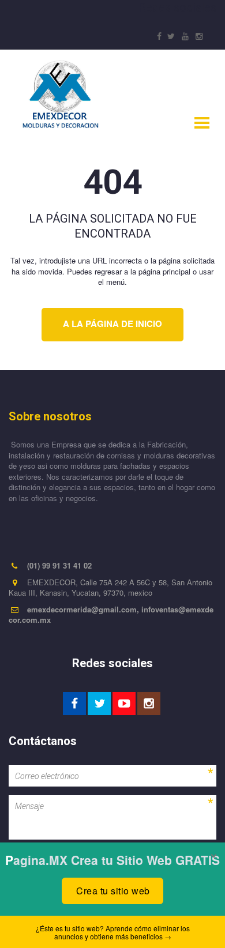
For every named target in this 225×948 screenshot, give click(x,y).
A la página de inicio (112, 323)
